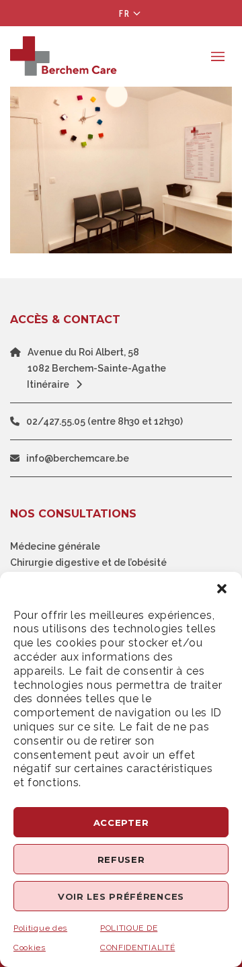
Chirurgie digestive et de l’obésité (88, 562)
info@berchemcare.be (77, 458)
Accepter (121, 822)
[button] (222, 588)
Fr (124, 13)
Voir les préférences (121, 896)
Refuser (121, 859)
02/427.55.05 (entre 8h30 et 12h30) (104, 421)
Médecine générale (55, 546)
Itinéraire (48, 384)
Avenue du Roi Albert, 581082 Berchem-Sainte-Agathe (97, 360)
